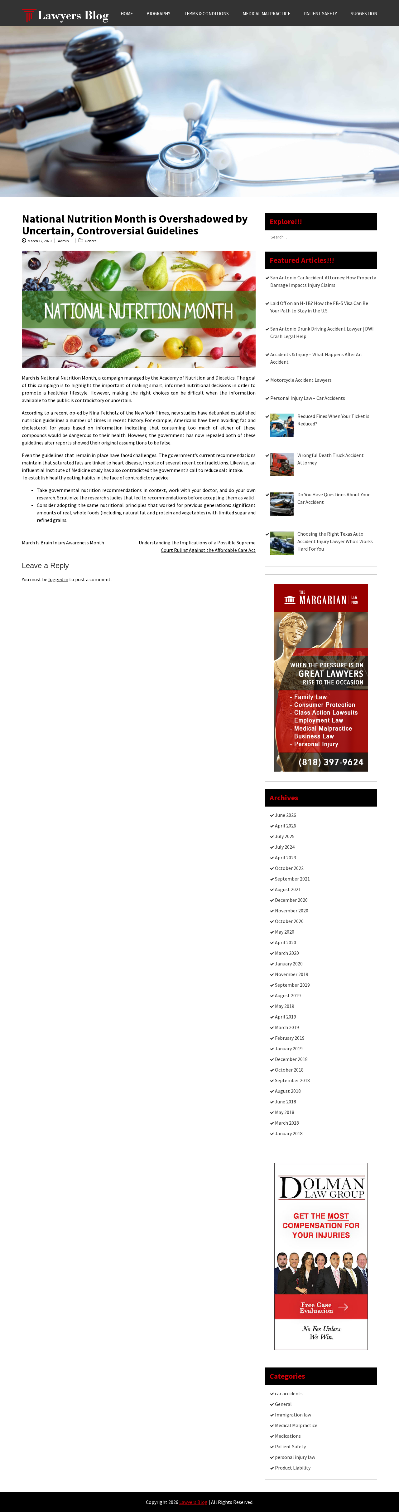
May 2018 (284, 1112)
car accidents (289, 1393)
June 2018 (285, 1101)
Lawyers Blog (193, 1502)
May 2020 (284, 932)
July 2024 (285, 847)
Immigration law (293, 1414)
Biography (158, 14)
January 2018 (289, 1133)
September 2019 (292, 985)
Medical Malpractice (266, 14)
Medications (288, 1436)
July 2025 (285, 836)
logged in (58, 579)
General (91, 240)
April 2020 (285, 942)
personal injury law (295, 1457)
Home (127, 14)
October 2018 (289, 1070)
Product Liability (292, 1468)
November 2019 (291, 974)
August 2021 (288, 889)
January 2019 (289, 1048)
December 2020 (291, 900)
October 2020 (289, 921)
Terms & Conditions (206, 14)
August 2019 (288, 995)
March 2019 (287, 1027)
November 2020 (291, 910)
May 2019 (284, 1006)
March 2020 (287, 953)
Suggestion (364, 14)
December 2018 (291, 1059)
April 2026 (285, 825)
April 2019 (285, 1017)
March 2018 (287, 1123)
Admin (63, 240)
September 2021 (292, 879)
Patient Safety (320, 14)
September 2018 (292, 1080)
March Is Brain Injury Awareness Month (63, 542)
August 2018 (288, 1091)
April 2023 (285, 857)
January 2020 (289, 963)
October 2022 (289, 868)
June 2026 (285, 815)
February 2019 (290, 1038)
